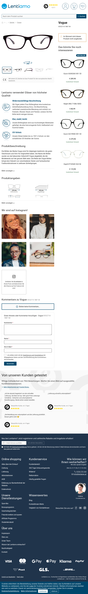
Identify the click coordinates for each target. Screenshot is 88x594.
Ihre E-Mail (8, 347)
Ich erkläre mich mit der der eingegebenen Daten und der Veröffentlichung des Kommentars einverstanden (25, 357)
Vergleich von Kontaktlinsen (39, 508)
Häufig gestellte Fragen (37, 479)
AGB (3, 479)
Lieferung (5, 472)
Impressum (6, 533)
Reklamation (33, 475)
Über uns (5, 537)
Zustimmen (43, 591)
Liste (31, 586)
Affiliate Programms (9, 518)
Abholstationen (7, 475)
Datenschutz (6, 489)
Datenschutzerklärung (10, 591)
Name (6, 338)
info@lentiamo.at (80, 474)
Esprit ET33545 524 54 (72, 164)
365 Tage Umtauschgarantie (39, 468)
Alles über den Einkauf (10, 464)
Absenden (10, 363)
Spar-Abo (5, 503)
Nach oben (20, 577)
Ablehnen (54, 591)
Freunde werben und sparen (12, 514)
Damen (12, 22)
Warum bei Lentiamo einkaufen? (13, 544)
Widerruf (32, 472)
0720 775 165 (81, 472)
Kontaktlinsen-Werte (36, 504)
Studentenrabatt (7, 522)
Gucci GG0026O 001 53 (72, 74)
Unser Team (6, 541)
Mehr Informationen (29, 591)
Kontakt (4, 552)
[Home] (2, 22)
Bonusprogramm (8, 507)
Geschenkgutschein (9, 511)
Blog (30, 500)
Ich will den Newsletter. (35, 443)
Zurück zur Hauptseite (8, 577)
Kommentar (8, 323)
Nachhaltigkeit (7, 548)
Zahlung (5, 468)
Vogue (19, 22)
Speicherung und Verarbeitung (33, 355)
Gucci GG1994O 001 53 (72, 134)
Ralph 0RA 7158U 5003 (72, 104)
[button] (7, 70)
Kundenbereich (34, 464)
